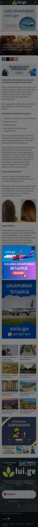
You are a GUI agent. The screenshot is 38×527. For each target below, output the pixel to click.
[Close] (33, 248)
